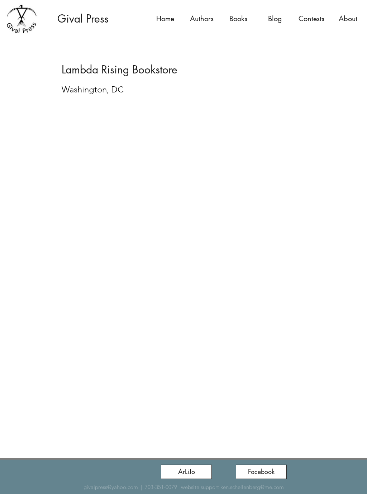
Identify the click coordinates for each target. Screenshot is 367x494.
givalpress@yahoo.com (111, 487)
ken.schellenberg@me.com (252, 487)
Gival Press (83, 18)
